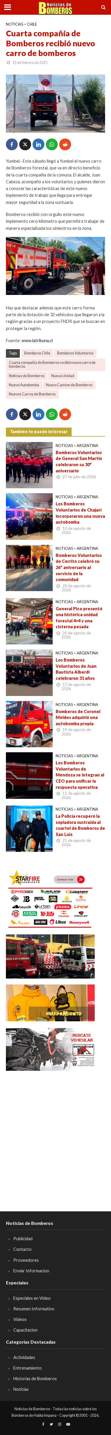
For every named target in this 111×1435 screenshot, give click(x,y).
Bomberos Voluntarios (75, 353)
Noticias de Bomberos (26, 376)
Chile (32, 24)
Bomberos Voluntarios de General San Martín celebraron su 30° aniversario (79, 461)
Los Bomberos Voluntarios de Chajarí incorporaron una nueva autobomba (80, 512)
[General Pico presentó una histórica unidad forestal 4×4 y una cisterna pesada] (29, 620)
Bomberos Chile (37, 353)
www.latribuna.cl (37, 340)
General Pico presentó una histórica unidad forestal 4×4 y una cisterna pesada (79, 617)
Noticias (14, 24)
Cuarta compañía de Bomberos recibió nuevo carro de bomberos (52, 364)
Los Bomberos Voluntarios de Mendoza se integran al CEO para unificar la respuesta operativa (80, 775)
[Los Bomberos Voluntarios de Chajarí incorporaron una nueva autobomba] (29, 516)
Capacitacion (25, 1329)
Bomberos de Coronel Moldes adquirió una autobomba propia (78, 717)
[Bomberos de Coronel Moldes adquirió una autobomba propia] (29, 723)
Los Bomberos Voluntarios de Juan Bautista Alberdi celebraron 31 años (76, 669)
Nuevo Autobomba (24, 385)
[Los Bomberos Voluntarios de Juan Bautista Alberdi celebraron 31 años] (29, 672)
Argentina (87, 445)
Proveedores (26, 1260)
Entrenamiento (27, 1367)
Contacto (22, 1249)
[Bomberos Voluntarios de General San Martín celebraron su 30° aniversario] (29, 464)
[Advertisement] (55, 1132)
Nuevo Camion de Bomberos (69, 385)
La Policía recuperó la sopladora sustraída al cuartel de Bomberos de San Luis (80, 825)
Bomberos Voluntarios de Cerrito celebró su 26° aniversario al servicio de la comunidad (79, 567)
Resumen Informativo (33, 1308)
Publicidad (23, 1238)
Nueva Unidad (62, 376)
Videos (20, 1319)
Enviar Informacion (31, 1270)
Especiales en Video (32, 1298)
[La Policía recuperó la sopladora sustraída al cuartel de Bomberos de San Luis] (29, 828)
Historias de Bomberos (35, 1378)
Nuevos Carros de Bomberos (32, 394)
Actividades (24, 1357)
